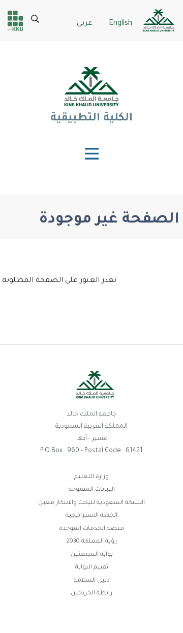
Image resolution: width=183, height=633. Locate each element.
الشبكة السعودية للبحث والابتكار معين (91, 503)
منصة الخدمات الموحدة (91, 529)
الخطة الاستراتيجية (91, 516)
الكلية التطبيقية (91, 119)
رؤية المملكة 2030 (91, 542)
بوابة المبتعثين (92, 555)
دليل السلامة (92, 581)
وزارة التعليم (91, 477)
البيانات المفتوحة (92, 490)
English (120, 24)
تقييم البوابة (91, 567)
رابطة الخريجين (91, 593)
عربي (85, 24)
